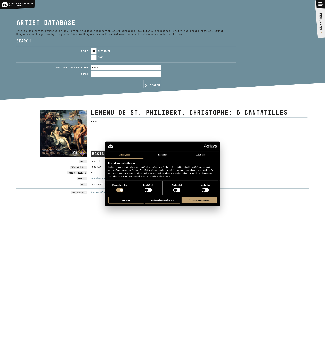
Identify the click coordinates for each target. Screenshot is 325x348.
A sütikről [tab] (200, 155)
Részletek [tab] (162, 155)
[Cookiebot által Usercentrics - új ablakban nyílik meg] (206, 146)
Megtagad (126, 200)
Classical (104, 51)
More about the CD (100, 178)
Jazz (100, 57)
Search (155, 85)
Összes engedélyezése (199, 200)
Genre (84, 51)
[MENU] (321, 4)
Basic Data (104, 153)
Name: (84, 73)
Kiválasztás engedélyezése (162, 200)
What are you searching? (72, 67)
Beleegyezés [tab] (124, 155)
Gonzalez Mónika (99, 192)
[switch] (148, 190)
